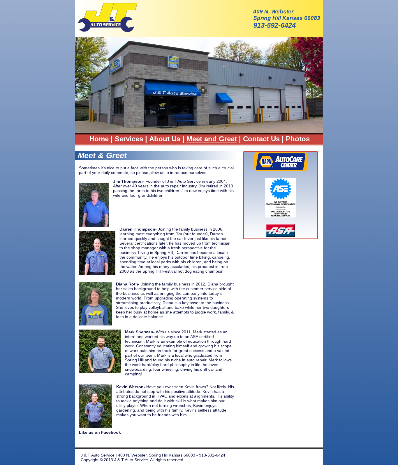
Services (129, 139)
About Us (164, 139)
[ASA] (280, 235)
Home (99, 139)
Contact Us (261, 139)
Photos (298, 139)
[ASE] (280, 215)
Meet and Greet (211, 139)
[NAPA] (280, 169)
